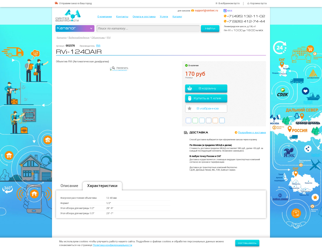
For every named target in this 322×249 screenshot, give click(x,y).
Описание (69, 185)
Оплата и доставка (144, 16)
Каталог (177, 16)
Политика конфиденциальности (112, 245)
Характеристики (102, 185)
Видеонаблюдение (79, 37)
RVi (109, 37)
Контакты (122, 16)
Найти (210, 28)
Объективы (98, 37)
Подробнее (252, 132)
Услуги (164, 16)
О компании (104, 16)
